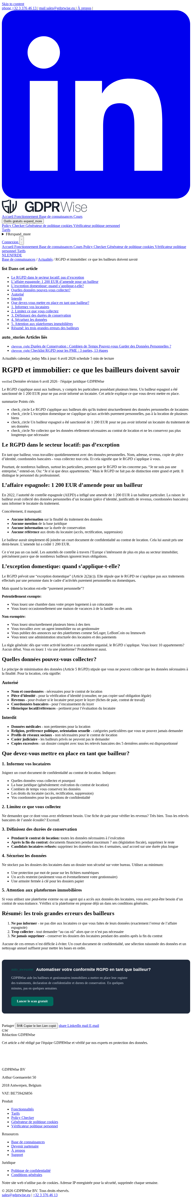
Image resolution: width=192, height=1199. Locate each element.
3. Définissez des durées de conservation (41, 315)
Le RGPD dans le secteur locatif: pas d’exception (47, 277)
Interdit (16, 298)
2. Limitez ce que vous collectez (35, 311)
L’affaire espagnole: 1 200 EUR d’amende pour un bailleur (54, 282)
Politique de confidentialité (31, 1171)
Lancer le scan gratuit (32, 1001)
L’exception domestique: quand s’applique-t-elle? (47, 286)
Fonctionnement (26, 216)
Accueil (8, 216)
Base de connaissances (56, 216)
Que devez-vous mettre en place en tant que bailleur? (50, 303)
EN (9, 255)
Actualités (45, 259)
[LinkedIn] (96, 197)
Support (17, 1155)
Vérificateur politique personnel (96, 226)
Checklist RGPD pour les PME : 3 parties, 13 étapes (59, 350)
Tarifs (6, 230)
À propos (84, 8)
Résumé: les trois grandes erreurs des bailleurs (45, 328)
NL (4, 255)
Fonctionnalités (22, 1109)
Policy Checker (14, 226)
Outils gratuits (23, 221)
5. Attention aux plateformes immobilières (42, 324)
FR (18, 234)
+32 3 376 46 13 (19, 8)
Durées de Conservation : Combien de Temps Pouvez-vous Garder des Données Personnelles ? (91, 346)
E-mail (90, 1026)
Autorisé (17, 294)
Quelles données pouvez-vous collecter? (40, 290)
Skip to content (13, 4)
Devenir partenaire (25, 1146)
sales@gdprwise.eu (57, 8)
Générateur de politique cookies (49, 226)
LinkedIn (70, 1026)
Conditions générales (26, 1175)
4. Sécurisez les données (29, 320)
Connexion (10, 242)
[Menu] (21, 240)
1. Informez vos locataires (30, 307)
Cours (78, 216)
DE (19, 255)
